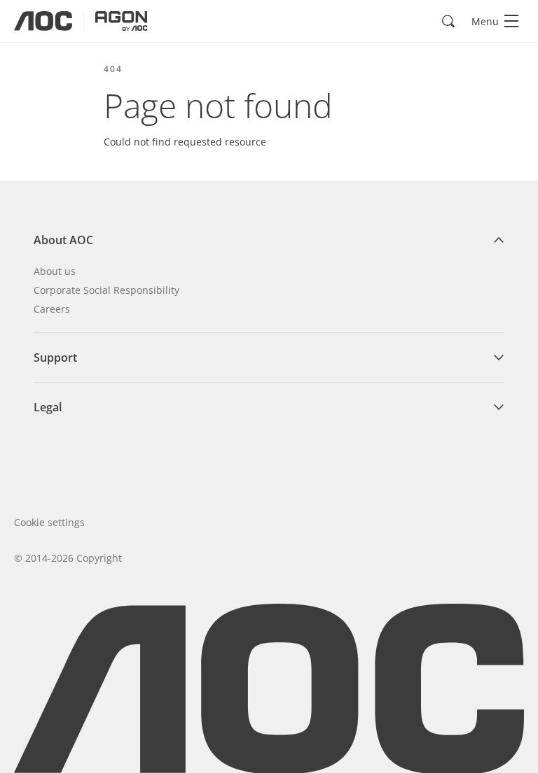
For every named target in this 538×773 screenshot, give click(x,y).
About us (55, 271)
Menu (485, 21)
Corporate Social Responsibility (106, 290)
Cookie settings (49, 522)
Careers (52, 308)
